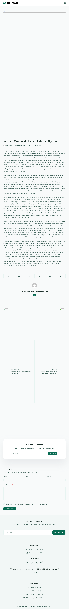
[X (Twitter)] (19, 276)
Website (48, 476)
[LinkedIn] (40, 276)
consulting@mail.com (36, 594)
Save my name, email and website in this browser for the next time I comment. (26, 504)
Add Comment (8, 485)
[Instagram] (36, 562)
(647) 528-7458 (36, 587)
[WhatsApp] (50, 276)
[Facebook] (9, 276)
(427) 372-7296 (36, 591)
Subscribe (52, 453)
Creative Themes (47, 606)
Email (27, 476)
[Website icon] (34, 295)
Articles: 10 (35, 299)
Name (5, 476)
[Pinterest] (29, 276)
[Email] (60, 276)
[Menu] (65, 3)
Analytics (38, 145)
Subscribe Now (58, 532)
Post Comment (9, 509)
